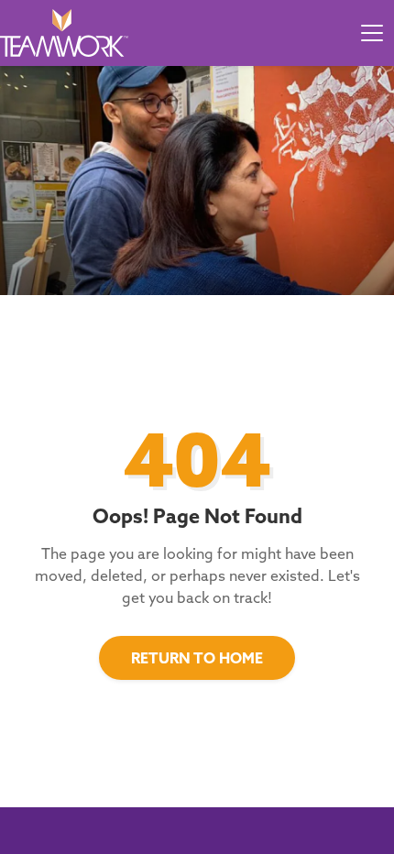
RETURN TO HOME (197, 658)
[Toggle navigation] (372, 33)
